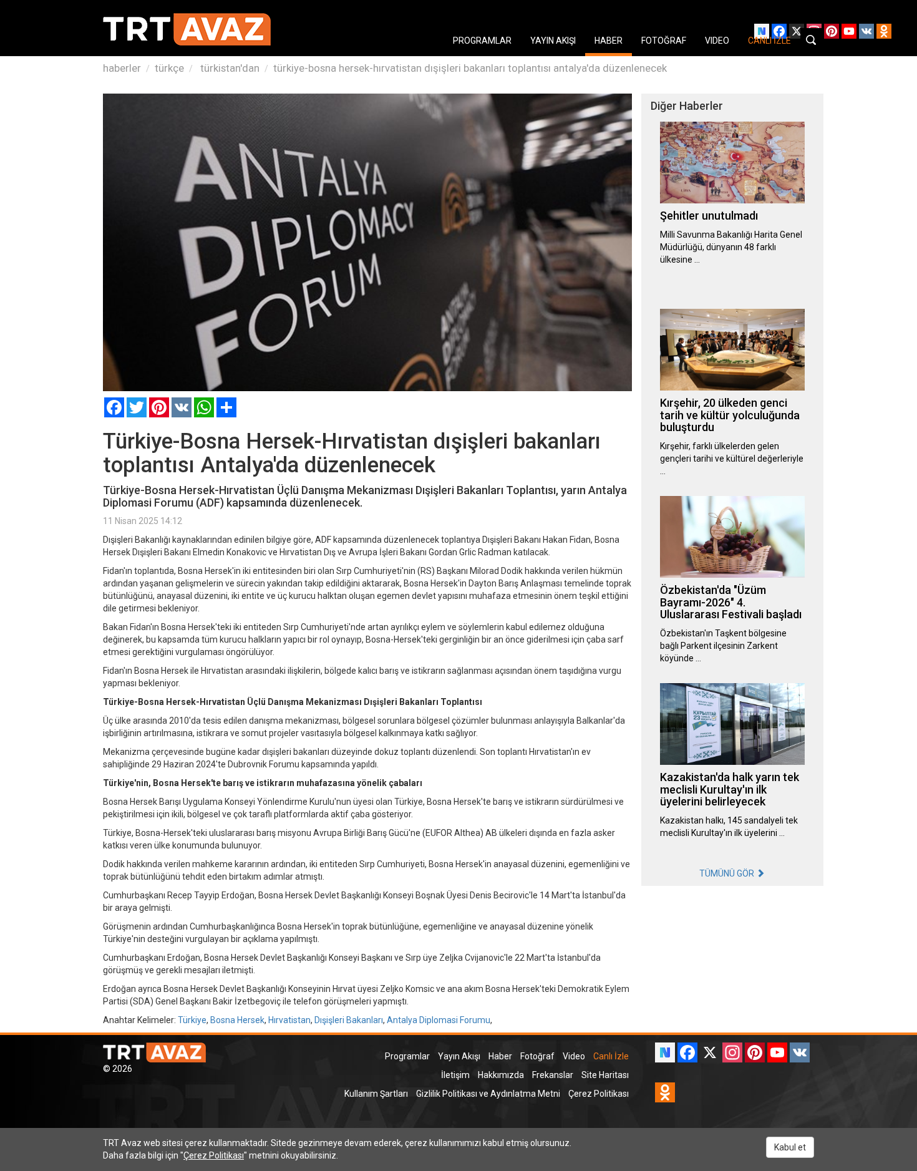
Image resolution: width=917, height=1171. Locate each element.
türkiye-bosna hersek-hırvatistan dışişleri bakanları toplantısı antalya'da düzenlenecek (470, 68)
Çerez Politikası (598, 1094)
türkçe (169, 68)
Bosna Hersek (237, 1020)
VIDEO (717, 41)
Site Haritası (605, 1075)
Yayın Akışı (459, 1056)
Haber (500, 1056)
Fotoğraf (537, 1056)
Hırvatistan (289, 1020)
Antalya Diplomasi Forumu (438, 1020)
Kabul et (790, 1147)
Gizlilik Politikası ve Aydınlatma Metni (488, 1094)
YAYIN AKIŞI (553, 41)
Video (574, 1056)
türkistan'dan (229, 68)
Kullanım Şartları (376, 1094)
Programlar (407, 1056)
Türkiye (192, 1020)
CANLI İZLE (769, 41)
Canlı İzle (611, 1056)
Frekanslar (552, 1075)
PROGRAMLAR (482, 41)
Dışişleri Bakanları (348, 1020)
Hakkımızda (501, 1075)
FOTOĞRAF (663, 41)
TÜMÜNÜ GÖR (727, 873)
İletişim (455, 1075)
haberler (122, 68)
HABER (608, 41)
